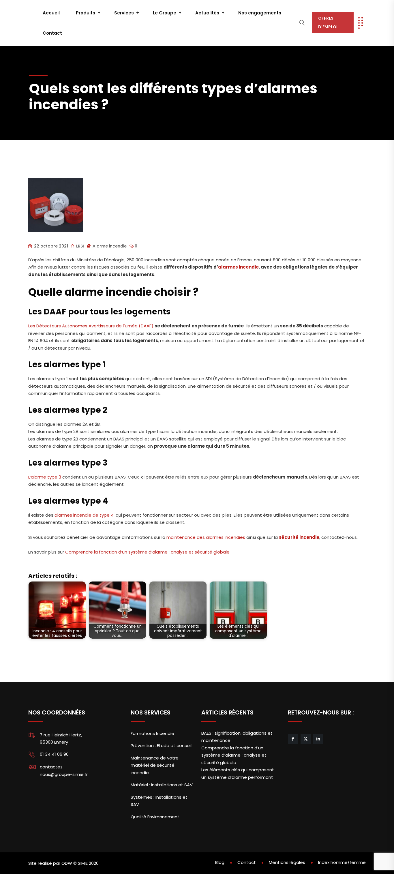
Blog (219, 862)
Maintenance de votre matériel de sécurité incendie (155, 765)
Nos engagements (259, 13)
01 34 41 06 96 (54, 754)
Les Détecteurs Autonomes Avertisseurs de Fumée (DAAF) (90, 326)
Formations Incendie (152, 733)
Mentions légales (287, 862)
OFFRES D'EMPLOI (327, 22)
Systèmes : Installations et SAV (159, 801)
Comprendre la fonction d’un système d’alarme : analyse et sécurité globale (148, 552)
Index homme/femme (342, 862)
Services (124, 13)
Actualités (207, 13)
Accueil (51, 13)
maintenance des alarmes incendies (205, 537)
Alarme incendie (110, 246)
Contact (52, 33)
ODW (66, 863)
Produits (85, 13)
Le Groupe (164, 13)
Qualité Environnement (155, 817)
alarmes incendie (238, 267)
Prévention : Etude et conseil (161, 745)
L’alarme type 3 (45, 477)
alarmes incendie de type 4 (84, 515)
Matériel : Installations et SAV (162, 785)
